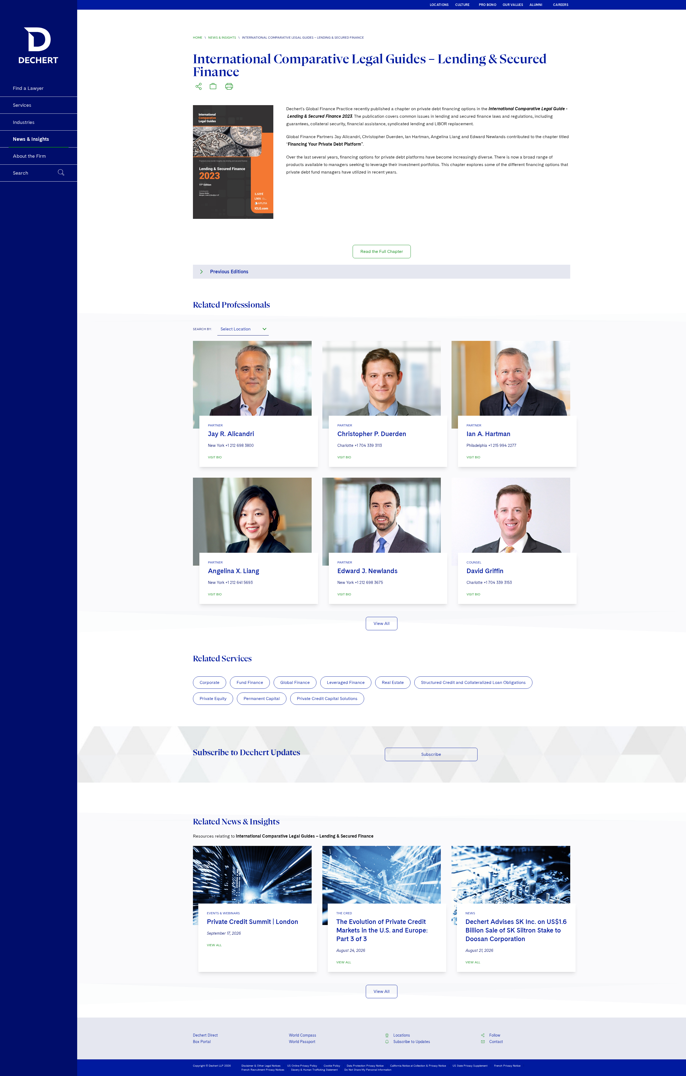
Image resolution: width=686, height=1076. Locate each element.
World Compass (302, 1035)
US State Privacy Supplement (470, 1065)
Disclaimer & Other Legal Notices (261, 1065)
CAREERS (560, 5)
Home (197, 37)
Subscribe (431, 754)
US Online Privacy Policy (302, 1065)
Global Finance (295, 682)
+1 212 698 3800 (239, 445)
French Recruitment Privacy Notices (262, 1069)
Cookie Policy (332, 1065)
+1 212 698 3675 (369, 582)
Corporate (209, 682)
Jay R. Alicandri (231, 434)
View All (382, 623)
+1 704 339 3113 (368, 445)
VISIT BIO (215, 457)
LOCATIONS (439, 5)
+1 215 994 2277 (502, 445)
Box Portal (202, 1042)
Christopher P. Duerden (371, 434)
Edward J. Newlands (367, 571)
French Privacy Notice (507, 1065)
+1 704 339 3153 (498, 582)
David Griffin (485, 571)
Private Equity (213, 698)
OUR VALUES (513, 5)
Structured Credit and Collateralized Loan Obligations (473, 682)
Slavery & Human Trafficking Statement (314, 1069)
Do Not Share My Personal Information (368, 1069)
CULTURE (462, 5)
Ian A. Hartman (488, 434)
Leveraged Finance (346, 682)
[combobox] (243, 329)
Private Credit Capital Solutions (327, 698)
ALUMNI (536, 5)
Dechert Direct (205, 1035)
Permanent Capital (262, 698)
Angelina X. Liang (233, 571)
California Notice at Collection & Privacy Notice (418, 1065)
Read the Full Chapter (381, 251)
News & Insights (222, 37)
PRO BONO (487, 5)
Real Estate (393, 682)
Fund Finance (250, 682)
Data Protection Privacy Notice (365, 1065)
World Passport (302, 1042)
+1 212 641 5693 (239, 582)
